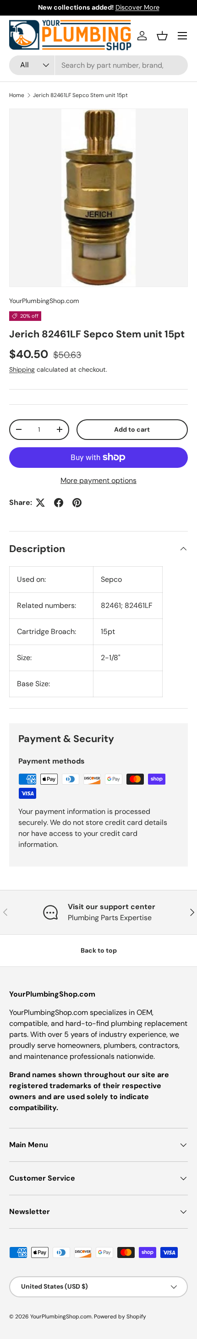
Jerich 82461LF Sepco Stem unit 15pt (80, 95)
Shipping (22, 369)
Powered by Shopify (120, 1316)
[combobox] (98, 65)
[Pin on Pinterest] (77, 502)
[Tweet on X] (40, 502)
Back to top (99, 950)
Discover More (137, 7)
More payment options (98, 480)
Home (16, 95)
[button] (162, 36)
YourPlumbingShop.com (44, 301)
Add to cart (132, 429)
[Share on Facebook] (58, 502)
